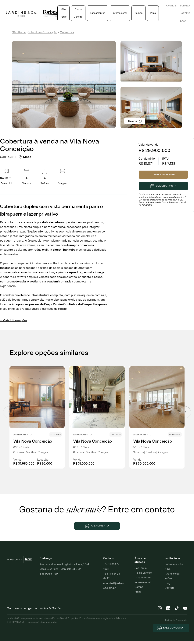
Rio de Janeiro (78, 13)
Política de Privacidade (176, 620)
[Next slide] (185, 412)
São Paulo (63, 13)
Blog (167, 583)
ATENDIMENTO (100, 526)
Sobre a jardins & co (185, 13)
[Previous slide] (9, 412)
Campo (138, 13)
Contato (169, 588)
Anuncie (171, 6)
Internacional (120, 13)
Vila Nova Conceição (42, 32)
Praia (153, 13)
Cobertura (67, 32)
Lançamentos (97, 13)
